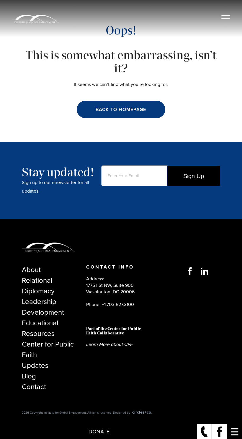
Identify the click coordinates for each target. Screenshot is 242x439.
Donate (99, 431)
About (31, 269)
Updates (35, 365)
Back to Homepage (121, 109)
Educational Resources (40, 328)
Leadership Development (43, 307)
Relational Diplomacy (38, 285)
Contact (34, 386)
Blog (29, 376)
